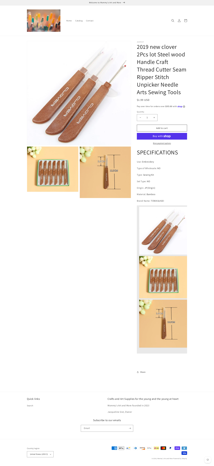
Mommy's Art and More (165, 458)
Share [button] (143, 372)
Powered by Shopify (180, 458)
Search (30, 405)
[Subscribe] (130, 428)
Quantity (140, 112)
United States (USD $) (39, 454)
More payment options (162, 143)
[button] (173, 20)
